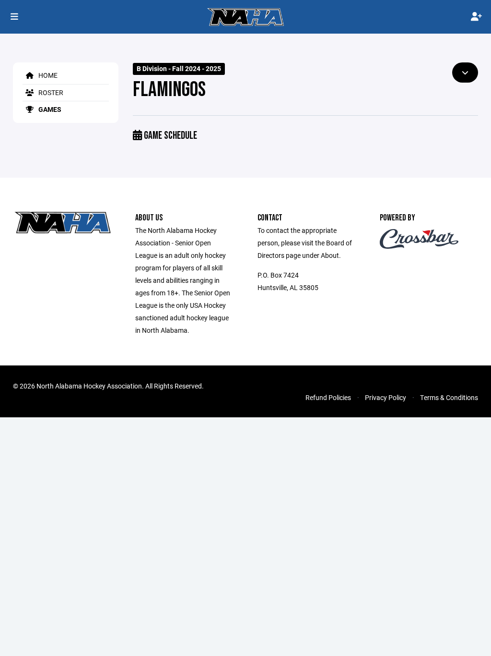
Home (47, 75)
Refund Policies (328, 397)
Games (49, 109)
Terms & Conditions (449, 397)
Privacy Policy (385, 397)
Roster (50, 92)
